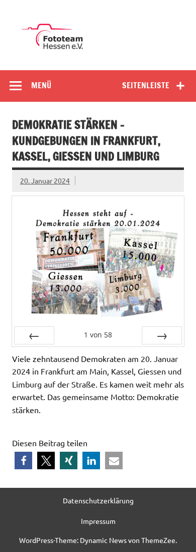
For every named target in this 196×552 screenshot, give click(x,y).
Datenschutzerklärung (98, 500)
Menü (41, 85)
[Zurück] (34, 335)
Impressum (98, 520)
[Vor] (162, 335)
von (98, 334)
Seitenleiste (145, 85)
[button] (23, 460)
